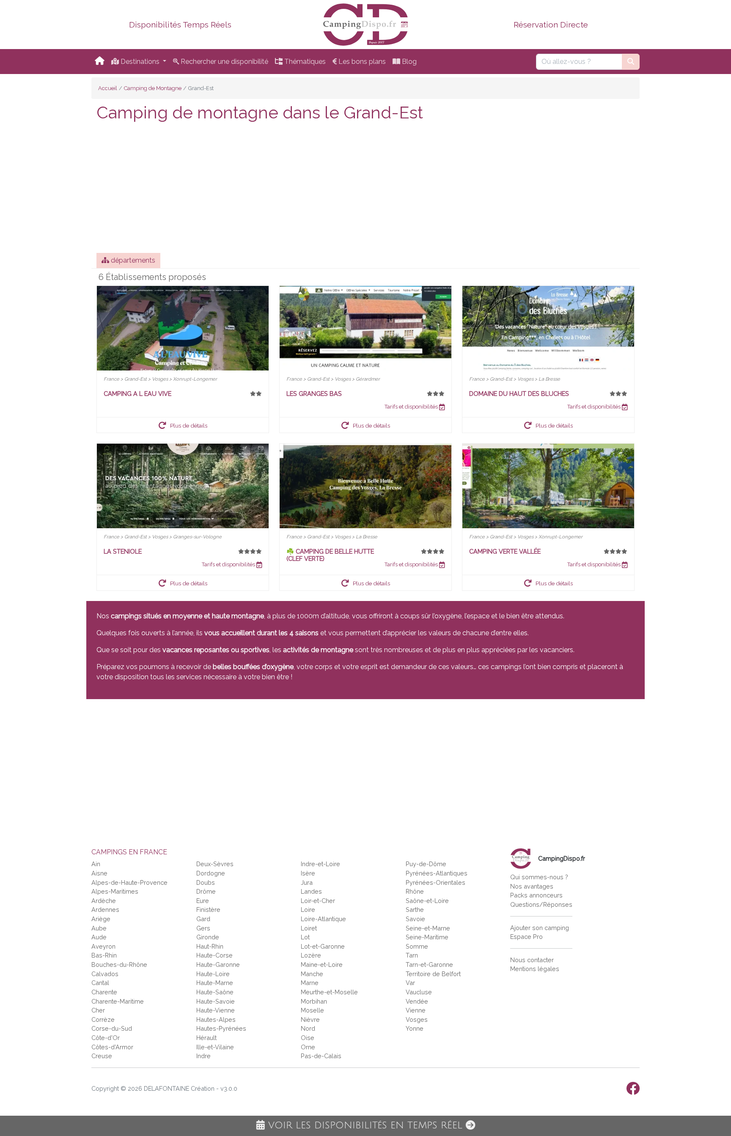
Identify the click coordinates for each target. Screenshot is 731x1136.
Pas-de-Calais (321, 1055)
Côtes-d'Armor (112, 1047)
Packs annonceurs (536, 895)
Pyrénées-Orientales (435, 882)
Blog (408, 62)
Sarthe (415, 909)
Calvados (104, 973)
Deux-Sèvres (215, 863)
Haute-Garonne (218, 964)
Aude (99, 937)
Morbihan (314, 1001)
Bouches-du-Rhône (119, 964)
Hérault (206, 1037)
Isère (308, 873)
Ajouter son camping (539, 927)
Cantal (100, 982)
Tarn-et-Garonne (429, 964)
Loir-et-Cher (318, 900)
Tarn (412, 955)
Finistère (208, 909)
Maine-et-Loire (322, 964)
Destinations (140, 62)
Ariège (100, 918)
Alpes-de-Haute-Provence (129, 882)
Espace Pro (526, 936)
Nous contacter (532, 959)
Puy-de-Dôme (426, 863)
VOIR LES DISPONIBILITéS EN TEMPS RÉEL (365, 1125)
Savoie (415, 918)
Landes (311, 891)
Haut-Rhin (209, 946)
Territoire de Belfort (433, 973)
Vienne (416, 1010)
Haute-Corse (214, 955)
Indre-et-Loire (320, 863)
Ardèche (103, 900)
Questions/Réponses (541, 904)
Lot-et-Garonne (323, 946)
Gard (203, 918)
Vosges (417, 1019)
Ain (95, 863)
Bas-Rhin (104, 955)
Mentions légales (534, 968)
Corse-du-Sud (111, 1028)
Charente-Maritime (117, 1001)
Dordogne (210, 873)
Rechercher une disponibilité (223, 62)
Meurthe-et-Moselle (329, 992)
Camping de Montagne (152, 88)
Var (410, 982)
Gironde (207, 937)
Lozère (311, 955)
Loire (308, 909)
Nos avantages (531, 886)
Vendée (417, 1001)
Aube (99, 928)
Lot (305, 937)
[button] (183, 425)
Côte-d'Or (105, 1037)
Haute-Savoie (215, 1001)
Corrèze (103, 1019)
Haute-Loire (213, 973)
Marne (310, 982)
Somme (417, 946)
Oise (307, 1037)
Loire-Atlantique (323, 918)
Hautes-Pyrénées (221, 1028)
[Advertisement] (365, 189)
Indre (203, 1055)
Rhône (415, 891)
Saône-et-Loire (427, 900)
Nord (308, 1028)
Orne (308, 1047)
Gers (203, 928)
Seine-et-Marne (428, 928)
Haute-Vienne (215, 1010)
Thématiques (304, 62)
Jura (307, 882)
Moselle (312, 1010)
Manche (312, 973)
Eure (202, 900)
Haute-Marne (214, 982)
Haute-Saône (215, 992)
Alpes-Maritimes (114, 891)
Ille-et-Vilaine (215, 1047)
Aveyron (103, 946)
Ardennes (105, 909)
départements (132, 260)
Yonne (414, 1028)
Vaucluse (419, 992)
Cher (98, 1010)
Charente (104, 992)
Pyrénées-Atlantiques (436, 873)
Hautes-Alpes (216, 1019)
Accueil (107, 88)
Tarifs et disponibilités (412, 406)
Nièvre (310, 1019)
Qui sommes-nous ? (539, 877)
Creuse (101, 1055)
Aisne (99, 873)
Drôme (206, 891)
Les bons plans (361, 62)
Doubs (205, 882)
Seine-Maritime (427, 937)
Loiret (309, 928)
